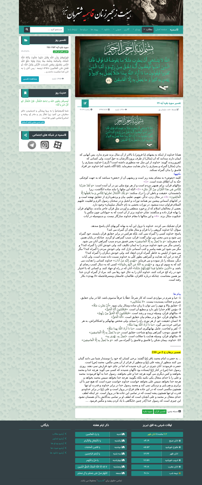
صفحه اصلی (161, 29)
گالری (126, 29)
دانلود (106, 29)
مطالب (149, 29)
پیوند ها (94, 29)
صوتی (118, 29)
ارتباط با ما (72, 29)
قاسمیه (174, 29)
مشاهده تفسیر (30, 79)
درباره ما (84, 29)
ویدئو (137, 29)
